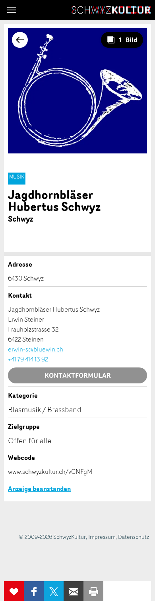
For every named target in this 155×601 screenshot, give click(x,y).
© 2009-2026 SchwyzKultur (52, 536)
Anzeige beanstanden (39, 488)
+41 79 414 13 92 (28, 359)
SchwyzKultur (111, 10)
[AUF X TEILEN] (54, 591)
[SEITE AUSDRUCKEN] (93, 591)
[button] (11, 10)
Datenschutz (133, 536)
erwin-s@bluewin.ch (35, 349)
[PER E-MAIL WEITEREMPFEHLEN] (73, 591)
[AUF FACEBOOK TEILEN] (34, 591)
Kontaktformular (78, 375)
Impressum (102, 536)
